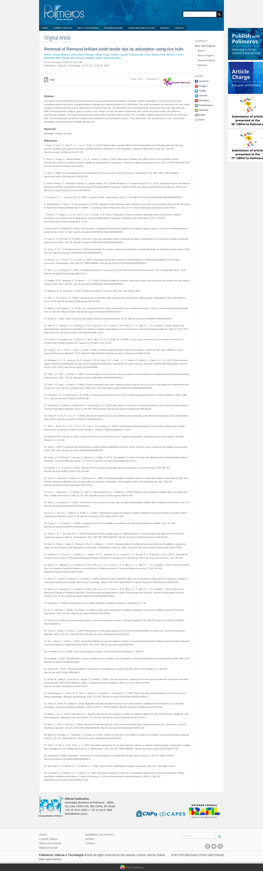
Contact (179, 27)
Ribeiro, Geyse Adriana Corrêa (60, 54)
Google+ (203, 85)
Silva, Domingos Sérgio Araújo (94, 54)
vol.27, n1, (88, 65)
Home (45, 27)
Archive (164, 27)
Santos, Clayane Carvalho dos (127, 54)
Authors (201, 50)
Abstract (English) (206, 55)
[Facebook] (220, 846)
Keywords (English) (206, 60)
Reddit (201, 114)
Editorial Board (113, 27)
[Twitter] (214, 846)
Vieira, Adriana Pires (155, 54)
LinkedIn (202, 95)
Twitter (202, 90)
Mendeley (203, 100)
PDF (52, 80)
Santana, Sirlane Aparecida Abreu (103, 58)
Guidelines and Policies (141, 27)
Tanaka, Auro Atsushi (73, 58)
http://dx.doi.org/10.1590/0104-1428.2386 (63, 62)
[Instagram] (207, 846)
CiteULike (203, 109)
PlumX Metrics (181, 81)
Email (201, 119)
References (202, 65)
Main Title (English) (205, 45)
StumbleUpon (205, 105)
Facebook (203, 81)
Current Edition (62, 27)
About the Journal (88, 27)
